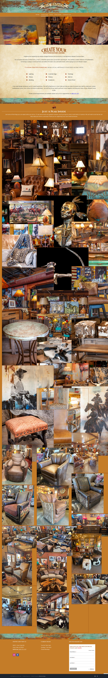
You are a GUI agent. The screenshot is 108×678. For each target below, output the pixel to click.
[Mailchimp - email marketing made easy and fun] (91, 669)
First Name (72, 657)
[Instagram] (14, 655)
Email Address (73, 651)
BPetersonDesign (42, 676)
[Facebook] (17, 655)
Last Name (72, 663)
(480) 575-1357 (22, 649)
